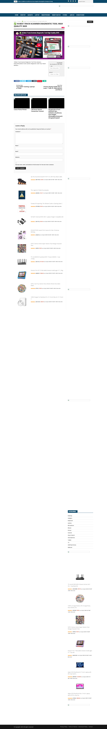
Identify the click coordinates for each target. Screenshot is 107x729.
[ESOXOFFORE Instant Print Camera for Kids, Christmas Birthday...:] (22, 235)
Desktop (22, 15)
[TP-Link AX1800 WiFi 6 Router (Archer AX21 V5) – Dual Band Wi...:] (80, 577)
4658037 (37, 273)
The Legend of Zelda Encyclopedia (40, 190)
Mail (45, 81)
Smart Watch (56, 15)
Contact (91, 726)
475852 (74, 698)
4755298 (37, 206)
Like (63, 27)
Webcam (70, 547)
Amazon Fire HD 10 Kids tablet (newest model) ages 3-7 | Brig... (47, 270)
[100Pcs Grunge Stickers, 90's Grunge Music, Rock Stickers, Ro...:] (80, 599)
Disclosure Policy (82, 726)
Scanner (19, 21)
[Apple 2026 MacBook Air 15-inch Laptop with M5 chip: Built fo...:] (80, 665)
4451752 (37, 221)
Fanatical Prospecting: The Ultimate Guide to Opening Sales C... (47, 203)
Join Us (72, 15)
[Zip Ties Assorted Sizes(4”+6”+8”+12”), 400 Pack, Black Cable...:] (22, 182)
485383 (74, 676)
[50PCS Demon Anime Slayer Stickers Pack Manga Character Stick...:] (22, 248)
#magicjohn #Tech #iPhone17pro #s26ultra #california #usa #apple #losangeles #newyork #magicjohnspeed (55, 114)
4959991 (37, 193)
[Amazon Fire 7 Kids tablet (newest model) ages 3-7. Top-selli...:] (80, 644)
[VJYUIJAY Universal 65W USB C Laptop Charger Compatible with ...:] (22, 222)
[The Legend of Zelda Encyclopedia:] (22, 195)
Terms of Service (72, 726)
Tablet (69, 540)
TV (68, 542)
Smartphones (45, 15)
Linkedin (29, 81)
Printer (69, 530)
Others (65, 15)
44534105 (75, 655)
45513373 (38, 301)
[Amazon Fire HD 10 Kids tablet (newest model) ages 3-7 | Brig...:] (22, 275)
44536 (37, 248)
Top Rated (59, 63)
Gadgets (30, 15)
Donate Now (80, 15)
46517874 (38, 179)
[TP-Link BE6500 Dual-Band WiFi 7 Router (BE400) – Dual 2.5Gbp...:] (22, 262)
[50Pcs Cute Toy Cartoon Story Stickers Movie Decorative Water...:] (22, 289)
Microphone (71, 525)
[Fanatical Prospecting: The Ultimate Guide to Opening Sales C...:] (22, 208)
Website (17, 157)
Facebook (17, 81)
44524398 (75, 589)
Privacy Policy (63, 726)
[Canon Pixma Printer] (22, 103)
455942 (74, 610)
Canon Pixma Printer (20, 109)
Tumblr (34, 81)
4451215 (37, 261)
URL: (52, 66)
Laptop (37, 15)
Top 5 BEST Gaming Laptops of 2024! (25, 87)
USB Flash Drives (72, 545)
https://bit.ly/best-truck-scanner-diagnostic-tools (26, 63)
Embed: (51, 72)
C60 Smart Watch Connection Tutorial (37, 110)
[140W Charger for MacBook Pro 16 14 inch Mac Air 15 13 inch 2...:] (22, 302)
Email (17, 151)
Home (16, 15)
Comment (18, 131)
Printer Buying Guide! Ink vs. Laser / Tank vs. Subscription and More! (52, 88)
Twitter (23, 81)
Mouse (69, 528)
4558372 (37, 235)
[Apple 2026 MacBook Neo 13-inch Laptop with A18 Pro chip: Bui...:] (80, 686)
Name (17, 145)
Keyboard (70, 520)
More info (60, 179)
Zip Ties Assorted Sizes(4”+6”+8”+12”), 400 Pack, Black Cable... (47, 177)
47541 (37, 288)
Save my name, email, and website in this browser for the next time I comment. (34, 164)
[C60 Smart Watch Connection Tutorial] (39, 103)
